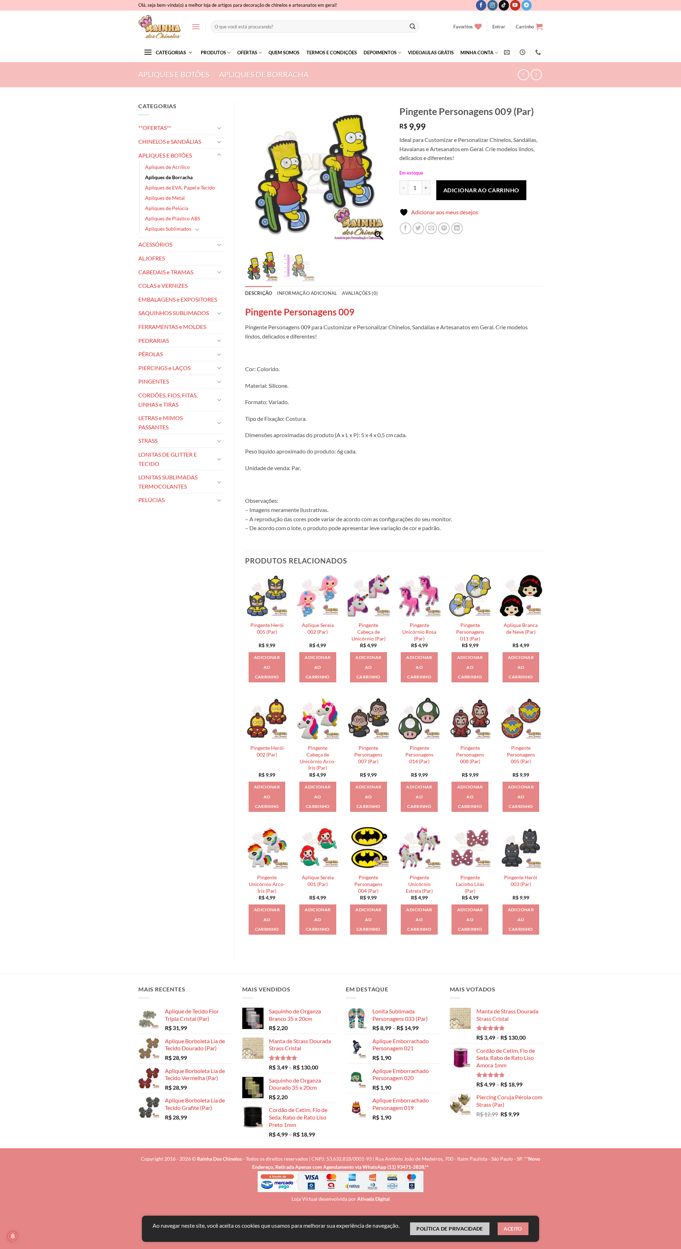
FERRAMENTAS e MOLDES (172, 326)
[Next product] (523, 74)
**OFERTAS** (154, 127)
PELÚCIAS (151, 499)
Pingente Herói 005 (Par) (267, 628)
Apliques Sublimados (168, 229)
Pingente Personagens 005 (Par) (521, 754)
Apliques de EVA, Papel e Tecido (180, 188)
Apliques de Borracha (264, 74)
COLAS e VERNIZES (163, 285)
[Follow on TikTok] (504, 5)
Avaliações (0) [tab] (360, 293)
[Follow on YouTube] (515, 5)
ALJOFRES (151, 258)
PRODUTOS (213, 52)
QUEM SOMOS (283, 52)
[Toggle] (219, 127)
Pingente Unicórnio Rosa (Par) (419, 631)
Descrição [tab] (258, 293)
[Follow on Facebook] (481, 5)
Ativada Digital (373, 1199)
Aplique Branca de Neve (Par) (521, 628)
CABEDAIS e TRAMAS (165, 272)
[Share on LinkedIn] (457, 228)
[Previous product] (536, 74)
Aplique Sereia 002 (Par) (318, 628)
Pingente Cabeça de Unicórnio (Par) (368, 631)
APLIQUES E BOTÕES (173, 74)
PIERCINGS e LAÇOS (164, 367)
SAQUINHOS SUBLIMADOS (173, 312)
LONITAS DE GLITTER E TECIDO (167, 459)
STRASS (147, 440)
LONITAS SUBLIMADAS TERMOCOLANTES (168, 482)
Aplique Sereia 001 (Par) (318, 880)
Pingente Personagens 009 (299, 312)
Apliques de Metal (165, 198)
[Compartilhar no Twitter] (418, 228)
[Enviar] (412, 27)
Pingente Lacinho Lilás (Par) (470, 883)
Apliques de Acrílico (167, 167)
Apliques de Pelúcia (166, 208)
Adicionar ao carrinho (481, 190)
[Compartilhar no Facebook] (405, 228)
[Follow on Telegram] (526, 5)
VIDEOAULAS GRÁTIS (431, 52)
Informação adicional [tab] (307, 293)
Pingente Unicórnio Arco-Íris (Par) (267, 883)
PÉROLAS (150, 354)
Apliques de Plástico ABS (172, 218)
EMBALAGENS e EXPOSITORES (177, 299)
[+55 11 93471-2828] (539, 52)
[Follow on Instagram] (492, 5)
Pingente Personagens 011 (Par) (470, 631)
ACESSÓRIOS (155, 244)
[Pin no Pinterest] (444, 228)
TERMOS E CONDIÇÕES (331, 52)
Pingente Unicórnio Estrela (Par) (419, 883)
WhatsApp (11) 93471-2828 (393, 1167)
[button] (196, 26)
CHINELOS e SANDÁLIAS (169, 141)
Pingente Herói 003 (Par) (520, 880)
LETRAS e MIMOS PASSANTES (160, 422)
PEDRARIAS (153, 340)
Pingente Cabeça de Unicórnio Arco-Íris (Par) (318, 758)
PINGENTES (153, 381)
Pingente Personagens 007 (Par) (368, 754)
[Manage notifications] (12, 1236)
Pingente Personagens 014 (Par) (419, 754)
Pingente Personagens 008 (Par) (470, 754)
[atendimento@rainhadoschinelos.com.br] (507, 52)
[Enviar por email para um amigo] (431, 228)
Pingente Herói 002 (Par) (267, 751)
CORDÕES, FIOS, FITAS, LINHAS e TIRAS (168, 400)
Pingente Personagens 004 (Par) (368, 883)
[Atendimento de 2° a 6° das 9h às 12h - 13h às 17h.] (523, 52)
